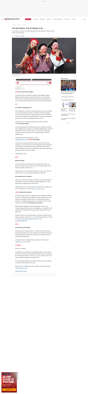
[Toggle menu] (2, 19)
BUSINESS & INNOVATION (57, 19)
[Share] (13, 36)
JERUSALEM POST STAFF (20, 86)
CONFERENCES (28, 19)
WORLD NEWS (42, 19)
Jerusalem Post (14, 24)
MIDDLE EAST (49, 19)
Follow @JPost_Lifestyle (21, 271)
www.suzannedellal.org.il (21, 220)
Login (84, 19)
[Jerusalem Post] (11, 19)
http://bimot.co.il (19, 241)
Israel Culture (24, 24)
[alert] (9, 382)
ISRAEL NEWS (35, 19)
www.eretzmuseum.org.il (21, 139)
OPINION (74, 19)
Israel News (19, 24)
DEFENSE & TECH (67, 19)
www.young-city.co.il (40, 188)
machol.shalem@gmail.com (31, 218)
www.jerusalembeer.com (21, 268)
